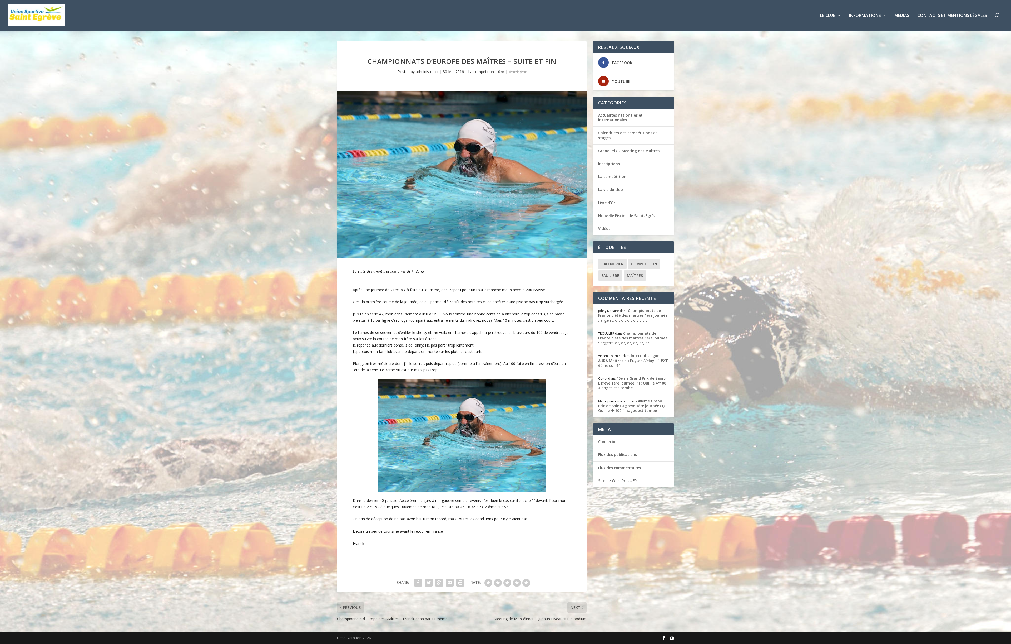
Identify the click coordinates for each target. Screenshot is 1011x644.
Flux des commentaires (619, 467)
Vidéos (604, 228)
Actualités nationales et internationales (620, 117)
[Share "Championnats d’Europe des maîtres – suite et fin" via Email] (449, 582)
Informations (865, 15)
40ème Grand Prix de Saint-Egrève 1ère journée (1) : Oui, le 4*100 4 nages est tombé (632, 383)
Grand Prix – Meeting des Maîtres (629, 150)
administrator (427, 71)
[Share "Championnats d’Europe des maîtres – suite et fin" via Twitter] (428, 582)
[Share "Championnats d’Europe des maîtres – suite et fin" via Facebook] (418, 582)
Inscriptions (609, 163)
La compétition (481, 71)
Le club (828, 15)
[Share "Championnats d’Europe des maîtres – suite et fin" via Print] (460, 582)
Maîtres (635, 275)
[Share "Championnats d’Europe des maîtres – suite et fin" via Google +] (439, 582)
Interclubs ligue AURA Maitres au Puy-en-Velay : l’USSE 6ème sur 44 (633, 360)
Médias (901, 15)
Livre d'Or (606, 202)
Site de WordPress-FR (617, 480)
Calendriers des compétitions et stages (627, 135)
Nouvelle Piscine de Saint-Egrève (627, 215)
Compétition (644, 263)
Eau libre (610, 275)
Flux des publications (617, 454)
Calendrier (612, 263)
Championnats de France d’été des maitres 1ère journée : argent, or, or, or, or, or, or (632, 315)
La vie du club (610, 189)
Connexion (608, 441)
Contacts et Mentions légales (952, 15)
